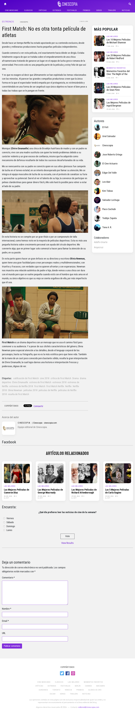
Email (4, 621)
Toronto (56, 690)
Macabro (100, 686)
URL (4, 633)
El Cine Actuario (109, 163)
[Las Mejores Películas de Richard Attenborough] (84, 473)
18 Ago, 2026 (111, 62)
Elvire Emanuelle (20, 382)
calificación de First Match (26, 378)
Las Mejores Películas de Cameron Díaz (16, 491)
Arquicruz (98, 247)
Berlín (78, 686)
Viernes (10, 518)
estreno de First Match (40, 382)
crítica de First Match (61, 378)
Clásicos (28, 10)
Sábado (10, 522)
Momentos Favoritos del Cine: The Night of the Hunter (118, 74)
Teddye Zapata (109, 218)
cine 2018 (44, 378)
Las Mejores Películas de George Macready (50, 491)
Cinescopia (24, 22)
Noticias (126, 10)
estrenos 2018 (59, 382)
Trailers (112, 10)
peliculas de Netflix (48, 390)
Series (99, 10)
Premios (86, 10)
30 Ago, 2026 (8, 496)
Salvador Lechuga (110, 200)
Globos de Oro (95, 690)
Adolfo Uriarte (100, 242)
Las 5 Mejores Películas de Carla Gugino (117, 491)
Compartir (38, 406)
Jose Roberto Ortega (112, 154)
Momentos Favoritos (116, 68)
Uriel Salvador (109, 136)
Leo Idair (106, 181)
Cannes (88, 686)
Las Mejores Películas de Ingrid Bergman (119, 104)
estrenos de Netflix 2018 (21, 386)
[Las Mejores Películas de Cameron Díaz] (17, 473)
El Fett (105, 127)
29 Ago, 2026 (111, 109)
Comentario (7, 577)
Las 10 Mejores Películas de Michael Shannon (119, 41)
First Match (39, 386)
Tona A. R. (107, 227)
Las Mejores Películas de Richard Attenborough (84, 491)
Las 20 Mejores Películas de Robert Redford (119, 57)
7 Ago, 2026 (110, 46)
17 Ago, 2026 (111, 93)
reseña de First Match (18, 394)
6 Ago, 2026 (110, 77)
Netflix (68, 386)
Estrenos (57, 10)
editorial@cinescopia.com (88, 707)
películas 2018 (30, 390)
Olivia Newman (15, 390)
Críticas (43, 10)
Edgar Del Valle (109, 172)
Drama (75, 378)
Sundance (43, 690)
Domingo (10, 526)
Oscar (53, 694)
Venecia (68, 690)
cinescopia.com (50, 423)
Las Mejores (112, 36)
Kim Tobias (107, 190)
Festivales (72, 10)
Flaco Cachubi (109, 209)
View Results (67, 543)
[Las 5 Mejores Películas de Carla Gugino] (118, 473)
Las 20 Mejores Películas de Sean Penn (119, 88)
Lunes (9, 530)
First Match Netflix (55, 386)
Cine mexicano (11, 10)
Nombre (6, 608)
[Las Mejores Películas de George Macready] (51, 473)
